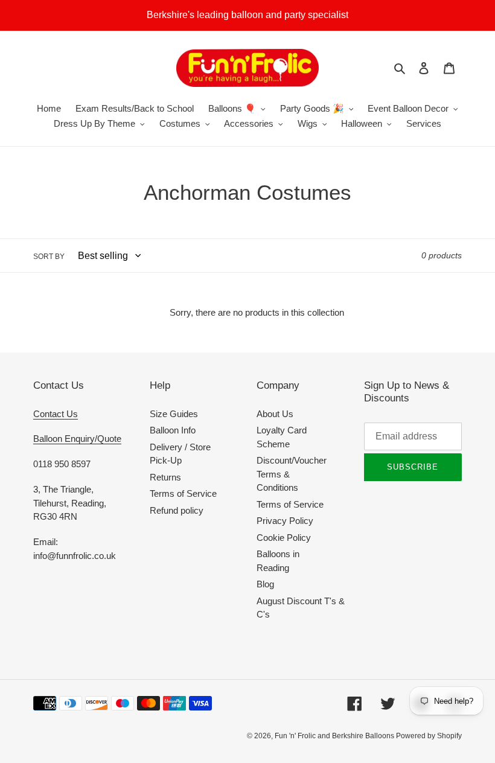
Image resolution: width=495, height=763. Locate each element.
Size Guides (174, 414)
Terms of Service (183, 493)
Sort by (49, 256)
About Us (275, 414)
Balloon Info (173, 430)
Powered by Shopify (429, 736)
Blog (265, 584)
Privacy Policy (285, 521)
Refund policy (176, 510)
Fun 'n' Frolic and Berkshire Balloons (335, 736)
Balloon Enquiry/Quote (77, 438)
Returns (165, 477)
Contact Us (55, 414)
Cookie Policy (284, 537)
